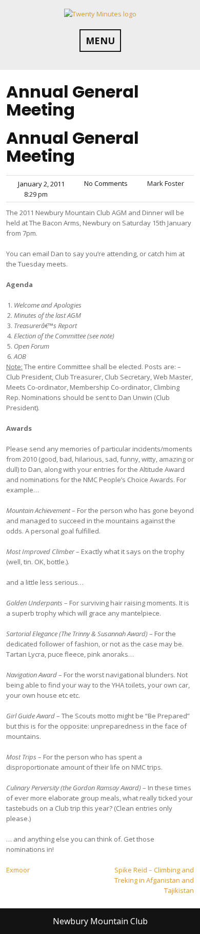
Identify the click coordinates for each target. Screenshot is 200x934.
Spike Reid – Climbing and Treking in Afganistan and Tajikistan (154, 880)
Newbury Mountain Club (100, 921)
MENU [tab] (100, 40)
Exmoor (18, 869)
